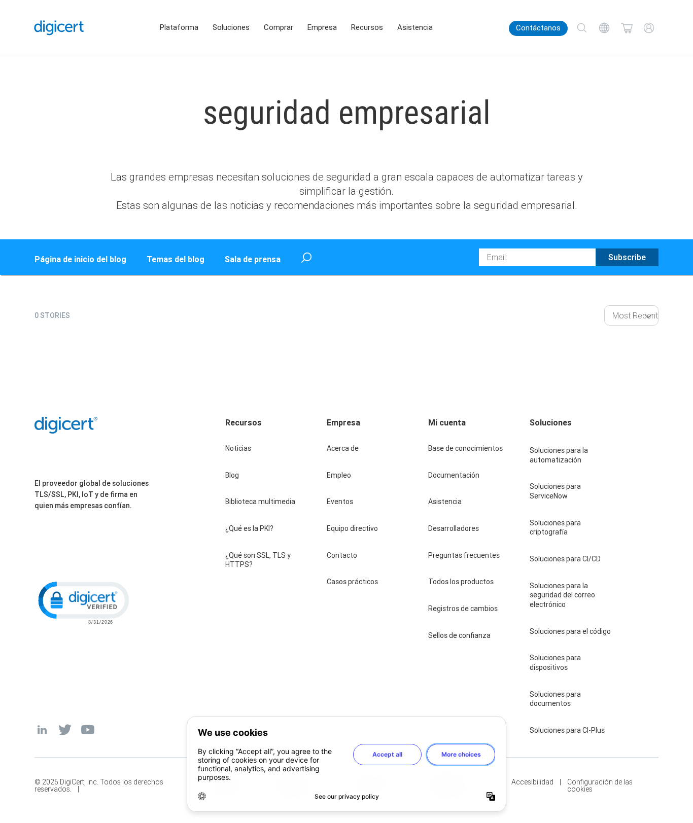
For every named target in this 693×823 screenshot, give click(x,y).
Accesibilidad (532, 782)
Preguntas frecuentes (464, 555)
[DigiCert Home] (59, 27)
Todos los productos (461, 581)
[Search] (582, 28)
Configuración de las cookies (600, 785)
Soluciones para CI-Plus (567, 730)
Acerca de (343, 448)
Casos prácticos (352, 581)
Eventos (340, 501)
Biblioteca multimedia (260, 501)
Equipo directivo (352, 528)
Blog (232, 475)
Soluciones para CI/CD (565, 558)
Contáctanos (538, 27)
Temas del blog (175, 259)
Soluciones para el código (570, 631)
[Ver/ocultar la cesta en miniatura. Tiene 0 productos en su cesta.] (626, 28)
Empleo (339, 475)
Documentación (453, 475)
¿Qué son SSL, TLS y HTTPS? (258, 560)
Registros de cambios (463, 608)
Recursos (367, 27)
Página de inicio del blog (80, 259)
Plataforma (179, 27)
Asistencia (415, 27)
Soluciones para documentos (555, 699)
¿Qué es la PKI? (249, 528)
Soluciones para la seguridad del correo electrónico (562, 595)
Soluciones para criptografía (555, 527)
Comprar (278, 27)
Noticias (238, 448)
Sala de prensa (253, 259)
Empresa (322, 27)
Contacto (342, 555)
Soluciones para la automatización (559, 455)
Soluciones (231, 27)
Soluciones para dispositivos (555, 662)
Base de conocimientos (465, 448)
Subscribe (627, 257)
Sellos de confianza (459, 635)
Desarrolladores (453, 528)
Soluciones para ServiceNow (555, 491)
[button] (82, 602)
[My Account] (649, 28)
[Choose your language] (604, 28)
